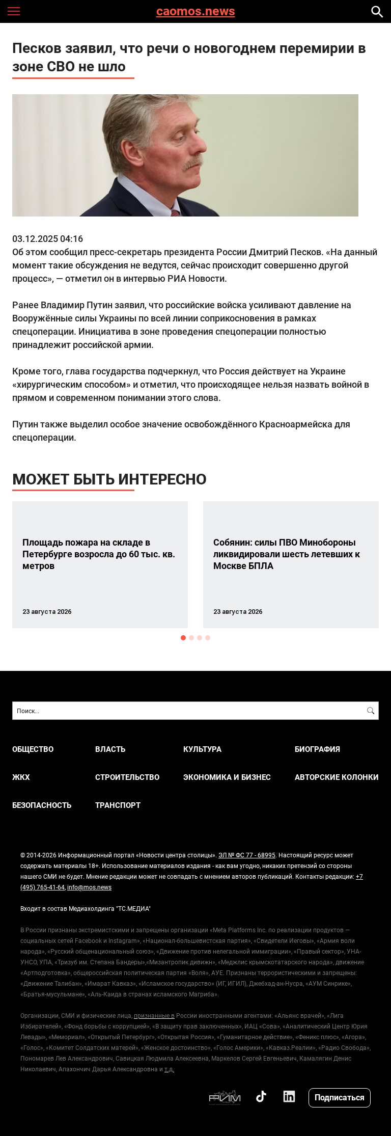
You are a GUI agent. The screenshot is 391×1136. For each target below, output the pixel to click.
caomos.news (195, 11)
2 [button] (191, 637)
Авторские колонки (337, 777)
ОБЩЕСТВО (32, 749)
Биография (317, 749)
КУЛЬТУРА (202, 749)
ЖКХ (21, 777)
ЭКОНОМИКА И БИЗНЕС (227, 777)
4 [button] (207, 637)
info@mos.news (89, 887)
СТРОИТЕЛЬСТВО (127, 777)
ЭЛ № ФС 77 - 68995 (246, 855)
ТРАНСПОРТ (118, 805)
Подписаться (340, 1097)
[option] (100, 564)
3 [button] (199, 637)
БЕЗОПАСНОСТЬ (41, 805)
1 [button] (183, 637)
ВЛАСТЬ (110, 749)
